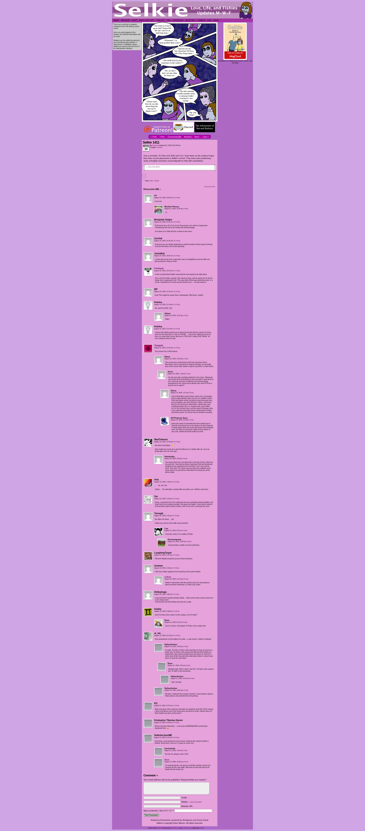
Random (188, 137)
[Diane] (158, 360)
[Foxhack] (148, 275)
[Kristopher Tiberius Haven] (148, 723)
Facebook (178, 20)
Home (116, 20)
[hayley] (148, 612)
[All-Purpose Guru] (164, 421)
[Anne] (161, 375)
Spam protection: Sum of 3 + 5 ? (158, 810)
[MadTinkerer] (148, 442)
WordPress (175, 828)
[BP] (148, 292)
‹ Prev (162, 137)
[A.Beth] (158, 584)
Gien (151, 181)
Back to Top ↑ (209, 828)
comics (159, 147)
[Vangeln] (148, 353)
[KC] (148, 706)
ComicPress (186, 828)
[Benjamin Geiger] (148, 223)
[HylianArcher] (158, 647)
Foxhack (159, 268)
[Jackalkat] (148, 256)
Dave (154, 145)
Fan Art (160, 20)
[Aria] (148, 482)
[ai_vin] (148, 636)
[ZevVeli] (148, 241)
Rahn (181, 156)
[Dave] (158, 623)
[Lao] (158, 531)
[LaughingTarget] (148, 556)
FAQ (169, 20)
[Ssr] (148, 499)
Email (216, 20)
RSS (209, 20)
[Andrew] (148, 569)
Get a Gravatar (196, 802)
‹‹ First (154, 137)
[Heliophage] (148, 595)
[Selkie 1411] (179, 121)
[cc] (148, 198)
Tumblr (201, 20)
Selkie (156, 181)
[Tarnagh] (148, 516)
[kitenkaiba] (158, 460)
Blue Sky (190, 20)
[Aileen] (158, 316)
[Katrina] (148, 305)
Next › (197, 137)
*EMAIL (191, 802)
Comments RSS (209, 186)
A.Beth (168, 577)
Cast (134, 20)
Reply (178, 197)
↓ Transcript (153, 167)
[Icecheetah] (158, 751)
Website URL (187, 806)
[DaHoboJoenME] (148, 738)
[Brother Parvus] (158, 210)
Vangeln (158, 345)
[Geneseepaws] (161, 542)
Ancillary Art (146, 20)
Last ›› (206, 137)
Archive (125, 20)
